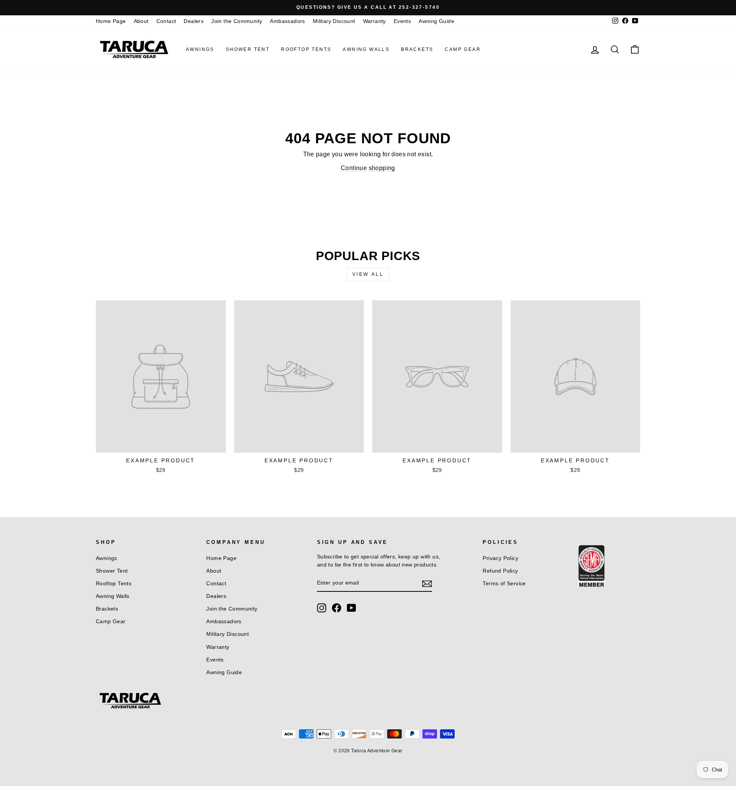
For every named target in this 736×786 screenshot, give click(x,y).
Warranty (374, 21)
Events (402, 21)
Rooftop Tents (306, 49)
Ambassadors (287, 21)
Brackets (417, 49)
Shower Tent (247, 49)
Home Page (111, 21)
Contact (166, 21)
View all (368, 274)
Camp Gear (463, 49)
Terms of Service (504, 583)
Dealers (194, 21)
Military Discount (334, 21)
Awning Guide (436, 21)
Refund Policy (500, 571)
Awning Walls (366, 49)
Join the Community (236, 21)
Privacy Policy (500, 558)
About (141, 21)
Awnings (200, 49)
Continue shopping (368, 168)
